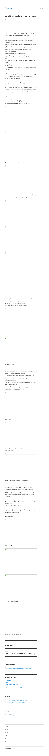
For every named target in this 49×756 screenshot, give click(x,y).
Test (7, 682)
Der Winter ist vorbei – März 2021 (13, 684)
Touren (6, 735)
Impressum (7, 745)
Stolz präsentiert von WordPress (16, 752)
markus (6, 634)
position (6, 726)
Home (6, 723)
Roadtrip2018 (18, 634)
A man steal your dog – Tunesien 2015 (14, 687)
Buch (6, 738)
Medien (6, 732)
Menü (41, 8)
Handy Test (8, 680)
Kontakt (6, 742)
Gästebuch (7, 729)
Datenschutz (8, 748)
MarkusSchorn (7, 752)
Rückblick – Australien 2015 (12, 686)
